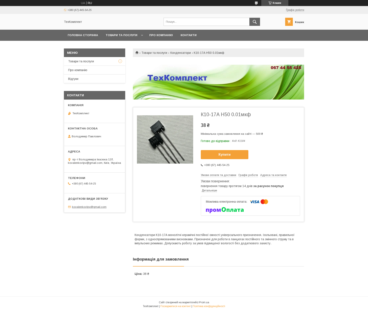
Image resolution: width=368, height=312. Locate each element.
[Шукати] (254, 22)
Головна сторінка (83, 35)
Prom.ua (204, 302)
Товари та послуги (121, 35)
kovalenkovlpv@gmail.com (89, 206)
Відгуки (73, 79)
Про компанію (161, 35)
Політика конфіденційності (209, 306)
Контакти (189, 35)
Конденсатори (180, 52)
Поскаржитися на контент (175, 306)
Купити (224, 154)
